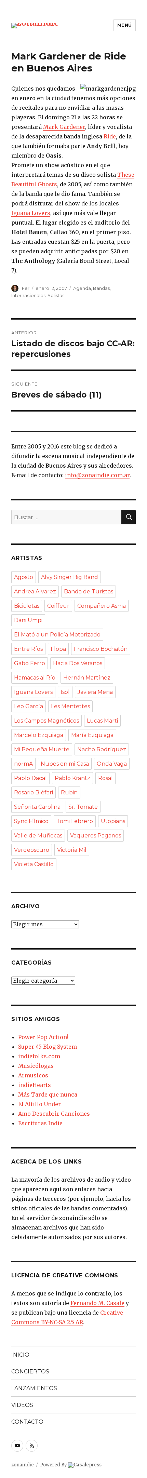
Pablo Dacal (30, 778)
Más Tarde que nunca (47, 1094)
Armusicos (33, 1075)
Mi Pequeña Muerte (41, 749)
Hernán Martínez (86, 677)
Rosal (105, 778)
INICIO (20, 1355)
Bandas (101, 288)
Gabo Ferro (29, 663)
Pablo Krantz (72, 778)
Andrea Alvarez (35, 591)
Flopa (58, 649)
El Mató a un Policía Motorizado (57, 634)
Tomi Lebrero (74, 821)
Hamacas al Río (34, 677)
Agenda (82, 288)
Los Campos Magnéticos (46, 720)
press (88, 1465)
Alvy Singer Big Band (69, 577)
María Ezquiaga (92, 735)
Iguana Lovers (30, 213)
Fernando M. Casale (97, 1303)
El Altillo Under (39, 1104)
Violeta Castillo (34, 864)
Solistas (56, 295)
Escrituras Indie (40, 1123)
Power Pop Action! (43, 1037)
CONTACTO (27, 1422)
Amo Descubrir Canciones (54, 1113)
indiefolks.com (39, 1056)
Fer (25, 288)
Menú (124, 25)
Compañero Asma (101, 606)
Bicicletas (26, 606)
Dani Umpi (28, 620)
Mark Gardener (64, 126)
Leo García (28, 706)
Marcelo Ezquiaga (38, 735)
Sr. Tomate (83, 807)
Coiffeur (58, 606)
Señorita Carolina (37, 807)
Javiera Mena (95, 692)
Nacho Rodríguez (101, 749)
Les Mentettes (70, 706)
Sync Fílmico (31, 821)
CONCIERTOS (30, 1371)
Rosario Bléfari (33, 792)
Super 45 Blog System (47, 1046)
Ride (110, 136)
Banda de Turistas (88, 591)
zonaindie (22, 1465)
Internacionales (28, 295)
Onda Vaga (112, 764)
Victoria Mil (71, 850)
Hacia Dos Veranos (77, 663)
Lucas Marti (102, 720)
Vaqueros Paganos (95, 835)
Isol (65, 692)
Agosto (23, 577)
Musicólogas (36, 1065)
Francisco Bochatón (101, 649)
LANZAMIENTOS (34, 1388)
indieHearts (34, 1084)
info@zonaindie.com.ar (97, 475)
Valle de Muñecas (38, 835)
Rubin (69, 792)
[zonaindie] (35, 25)
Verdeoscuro (31, 850)
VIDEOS (22, 1405)
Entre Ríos (28, 649)
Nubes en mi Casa (65, 764)
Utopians (113, 821)
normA (23, 764)
